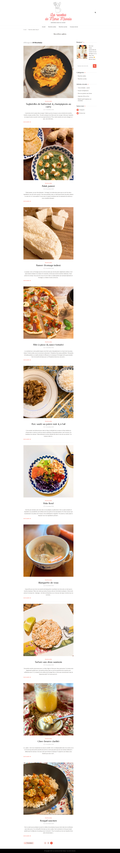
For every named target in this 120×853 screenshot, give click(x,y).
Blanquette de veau (48, 582)
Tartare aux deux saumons (48, 662)
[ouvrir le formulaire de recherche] (95, 12)
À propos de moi (74, 26)
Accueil (44, 26)
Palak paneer (48, 186)
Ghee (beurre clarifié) (48, 741)
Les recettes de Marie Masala (59, 851)
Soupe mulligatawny (83, 90)
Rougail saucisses (48, 820)
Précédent (30, 843)
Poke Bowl (48, 503)
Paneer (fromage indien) (48, 265)
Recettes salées (52, 26)
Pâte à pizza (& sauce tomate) (48, 344)
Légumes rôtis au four (83, 96)
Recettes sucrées (63, 26)
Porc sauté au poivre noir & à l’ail (48, 424)
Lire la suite (26, 122)
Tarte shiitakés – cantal (84, 88)
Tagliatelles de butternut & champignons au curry (48, 105)
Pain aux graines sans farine (85, 93)
